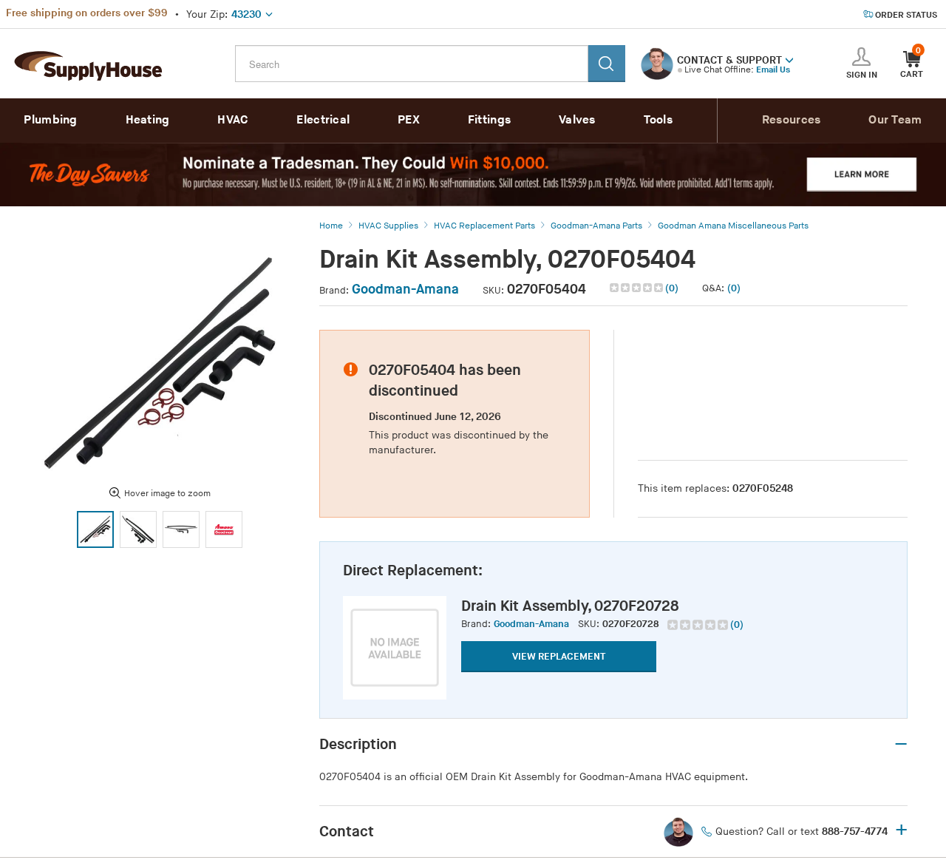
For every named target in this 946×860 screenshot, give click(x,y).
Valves (577, 120)
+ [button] (901, 831)
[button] (789, 59)
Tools (658, 120)
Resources (791, 120)
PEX (409, 120)
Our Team (895, 120)
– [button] (901, 744)
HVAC (232, 120)
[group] (705, 624)
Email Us (773, 69)
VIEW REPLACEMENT (558, 657)
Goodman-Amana (405, 289)
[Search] (606, 63)
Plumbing (50, 120)
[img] (637, 287)
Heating (148, 120)
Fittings (489, 120)
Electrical (323, 120)
